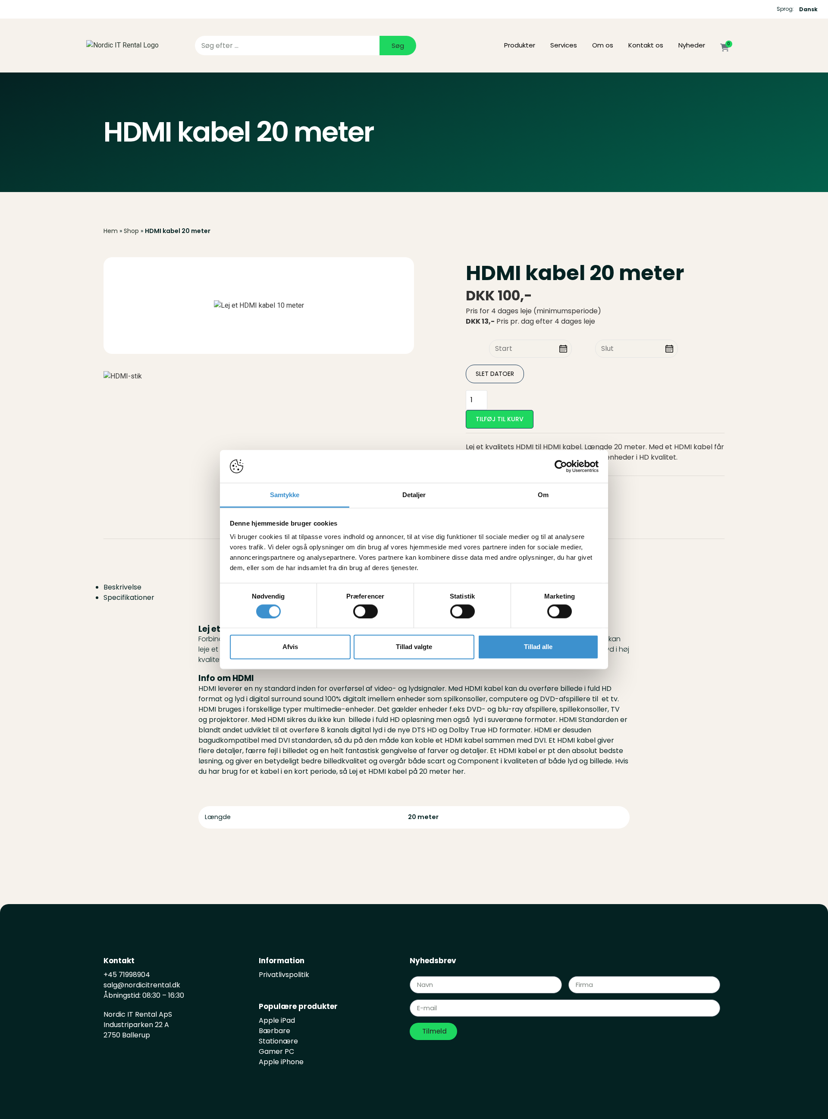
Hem (111, 231)
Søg (398, 45)
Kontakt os (645, 45)
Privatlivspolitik (284, 975)
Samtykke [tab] (285, 494)
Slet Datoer (495, 373)
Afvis (290, 646)
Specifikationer (129, 597)
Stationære (278, 1041)
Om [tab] (543, 494)
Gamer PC (276, 1051)
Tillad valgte (414, 646)
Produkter (519, 45)
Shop (131, 231)
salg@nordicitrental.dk (143, 985)
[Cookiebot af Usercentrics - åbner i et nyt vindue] (561, 466)
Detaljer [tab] (414, 494)
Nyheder (691, 45)
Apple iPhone (281, 1062)
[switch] (365, 611)
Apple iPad (277, 1020)
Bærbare (274, 1031)
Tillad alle (538, 646)
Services (563, 45)
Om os (602, 45)
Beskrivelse (122, 587)
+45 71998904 (127, 975)
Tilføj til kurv (500, 419)
